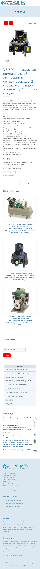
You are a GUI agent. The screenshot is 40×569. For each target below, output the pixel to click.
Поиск (7, 355)
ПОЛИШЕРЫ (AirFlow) (13, 388)
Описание (6, 114)
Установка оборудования (13, 500)
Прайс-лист (9, 513)
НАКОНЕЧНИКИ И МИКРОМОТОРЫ (16, 385)
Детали (5, 116)
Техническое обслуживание (14, 503)
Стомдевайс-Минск (26, 565)
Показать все (32, 23)
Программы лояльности (13, 510)
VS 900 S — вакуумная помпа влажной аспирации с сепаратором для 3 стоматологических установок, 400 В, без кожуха (20, 276)
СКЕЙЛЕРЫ (9, 400)
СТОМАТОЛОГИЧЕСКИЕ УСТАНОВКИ (17, 373)
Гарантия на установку (13, 506)
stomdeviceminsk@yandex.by (12, 490)
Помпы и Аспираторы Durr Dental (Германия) (17, 109)
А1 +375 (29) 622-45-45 (10, 486)
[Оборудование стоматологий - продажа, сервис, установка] (13, 2)
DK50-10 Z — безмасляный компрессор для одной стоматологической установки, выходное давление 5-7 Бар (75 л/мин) (20, 320)
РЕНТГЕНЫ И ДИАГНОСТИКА (15, 396)
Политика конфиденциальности (13, 555)
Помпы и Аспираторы (29, 107)
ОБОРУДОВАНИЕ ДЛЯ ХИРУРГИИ (16, 369)
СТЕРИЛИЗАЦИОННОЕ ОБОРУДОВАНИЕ (18, 381)
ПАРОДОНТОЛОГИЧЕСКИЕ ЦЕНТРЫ (17, 392)
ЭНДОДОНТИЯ (10, 404)
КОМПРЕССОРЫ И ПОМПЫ (12, 107)
